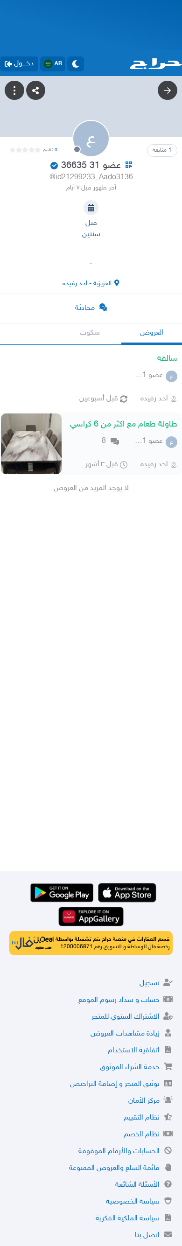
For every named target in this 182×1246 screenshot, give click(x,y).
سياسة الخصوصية (133, 1201)
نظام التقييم (142, 1117)
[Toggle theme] (75, 63)
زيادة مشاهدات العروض (125, 1033)
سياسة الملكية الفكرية (128, 1218)
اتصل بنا (147, 1235)
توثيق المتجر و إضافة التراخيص (115, 1084)
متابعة (162, 150)
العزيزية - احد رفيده (87, 283)
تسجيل (150, 983)
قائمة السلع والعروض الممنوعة (114, 1168)
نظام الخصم (142, 1134)
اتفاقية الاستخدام (134, 1050)
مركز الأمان (144, 1101)
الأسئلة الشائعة (137, 1185)
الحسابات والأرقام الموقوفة (119, 1151)
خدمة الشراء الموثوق (130, 1067)
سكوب (90, 333)
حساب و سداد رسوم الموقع (119, 1000)
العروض (151, 333)
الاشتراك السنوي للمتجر (125, 1017)
